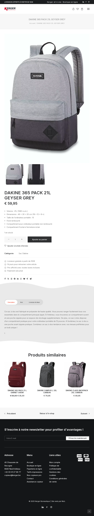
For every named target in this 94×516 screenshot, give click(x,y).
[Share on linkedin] (17, 278)
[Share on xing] (27, 278)
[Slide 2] (36, 174)
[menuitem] (54, 2)
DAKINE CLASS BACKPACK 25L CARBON (77, 391)
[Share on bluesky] (24, 278)
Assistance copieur (35, 482)
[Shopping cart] (81, 9)
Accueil (32, 23)
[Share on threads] (11, 278)
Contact (30, 478)
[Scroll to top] (89, 511)
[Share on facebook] (5, 278)
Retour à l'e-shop (47, 413)
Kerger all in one (54, 2)
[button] (83, 2)
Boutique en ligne (70, 2)
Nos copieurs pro (34, 475)
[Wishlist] (76, 9)
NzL (63, 501)
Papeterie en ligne (34, 469)
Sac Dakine (23, 253)
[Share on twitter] (8, 278)
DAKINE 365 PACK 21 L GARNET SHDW (17, 391)
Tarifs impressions (34, 472)
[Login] (72, 9)
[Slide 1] (14, 174)
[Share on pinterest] (14, 278)
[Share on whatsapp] (20, 278)
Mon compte (54, 462)
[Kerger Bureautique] (10, 8)
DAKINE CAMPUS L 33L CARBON (47, 391)
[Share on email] (30, 278)
